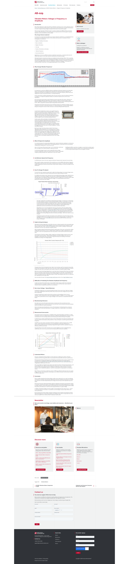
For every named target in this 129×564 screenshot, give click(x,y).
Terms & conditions (38, 558)
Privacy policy (45, 558)
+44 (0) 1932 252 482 (38, 541)
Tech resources (72, 5)
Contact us (57, 539)
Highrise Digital (45, 560)
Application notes (44, 477)
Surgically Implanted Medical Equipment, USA (64, 454)
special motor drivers (52, 209)
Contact (92, 5)
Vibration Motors (44, 481)
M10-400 (48, 217)
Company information (82, 469)
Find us (56, 543)
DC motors (66, 5)
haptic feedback (49, 225)
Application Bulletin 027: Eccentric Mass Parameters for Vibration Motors (56, 360)
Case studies (59, 469)
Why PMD (36, 5)
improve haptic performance (52, 277)
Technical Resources (42, 8)
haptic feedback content (68, 277)
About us (78, 456)
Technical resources (40, 469)
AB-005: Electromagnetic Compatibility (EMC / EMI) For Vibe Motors (43, 461)
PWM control (57, 208)
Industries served (43, 5)
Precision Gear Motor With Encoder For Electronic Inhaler (63, 463)
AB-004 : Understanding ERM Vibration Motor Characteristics (43, 458)
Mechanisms (59, 5)
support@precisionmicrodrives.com (41, 543)
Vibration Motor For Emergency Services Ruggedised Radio (64, 457)
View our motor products (82, 52)
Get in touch (80, 31)
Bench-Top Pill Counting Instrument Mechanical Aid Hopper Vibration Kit (63, 460)
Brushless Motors (51, 5)
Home (36, 8)
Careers (78, 463)
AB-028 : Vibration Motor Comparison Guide (43, 455)
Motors (78, 458)
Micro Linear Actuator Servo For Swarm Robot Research (63, 467)
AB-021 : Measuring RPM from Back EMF (43, 452)
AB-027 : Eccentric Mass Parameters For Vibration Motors (43, 465)
